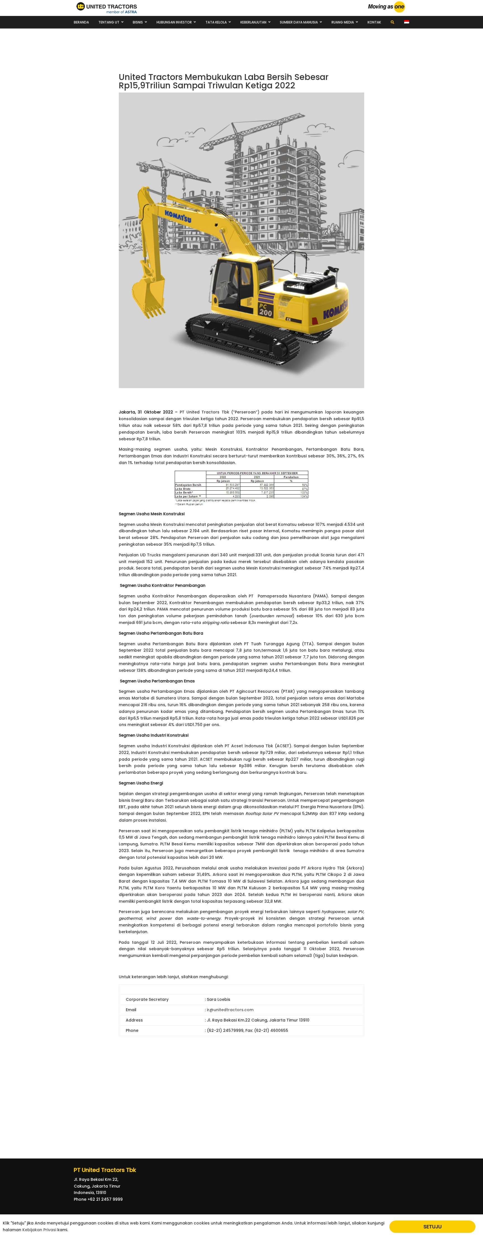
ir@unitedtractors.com (230, 1010)
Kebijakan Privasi (39, 1230)
